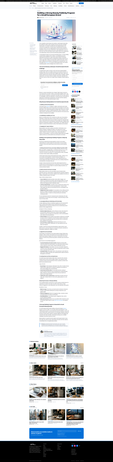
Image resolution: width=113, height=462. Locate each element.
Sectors (49, 3)
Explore (43, 3)
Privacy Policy (77, 460)
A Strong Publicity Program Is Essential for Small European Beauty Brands (33, 54)
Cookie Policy (82, 460)
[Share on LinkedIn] (72, 17)
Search (44, 446)
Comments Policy (73, 454)
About (58, 445)
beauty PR (47, 62)
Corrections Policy (74, 453)
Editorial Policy (73, 450)
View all (81, 385)
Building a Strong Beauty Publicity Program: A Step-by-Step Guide (33, 51)
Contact (71, 3)
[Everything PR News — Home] (33, 3)
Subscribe (65, 85)
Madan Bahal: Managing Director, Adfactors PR (83, 0)
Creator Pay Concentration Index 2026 (55, 422)
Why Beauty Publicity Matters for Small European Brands (33, 48)
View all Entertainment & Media (75, 181)
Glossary (44, 455)
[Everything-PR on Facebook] (77, 91)
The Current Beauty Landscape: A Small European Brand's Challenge (32, 45)
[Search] (77, 3)
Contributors (59, 446)
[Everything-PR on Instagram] (75, 91)
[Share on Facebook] (73, 17)
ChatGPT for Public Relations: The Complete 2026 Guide (46, 0)
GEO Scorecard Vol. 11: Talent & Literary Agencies (65, 0)
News (46, 3)
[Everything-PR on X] (79, 91)
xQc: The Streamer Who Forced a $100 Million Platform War (103, 0)
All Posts (44, 456)
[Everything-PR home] (35, 444)
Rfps (44, 452)
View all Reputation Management (75, 153)
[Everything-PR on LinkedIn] (73, 91)
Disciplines (54, 3)
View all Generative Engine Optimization (76, 124)
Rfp (64, 3)
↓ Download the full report (77, 83)
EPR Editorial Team (31, 424)
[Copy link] (75, 17)
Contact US (81, 3)
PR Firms (67, 3)
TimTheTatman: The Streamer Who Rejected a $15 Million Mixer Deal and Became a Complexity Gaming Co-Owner (74, 423)
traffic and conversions (58, 300)
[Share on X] (70, 17)
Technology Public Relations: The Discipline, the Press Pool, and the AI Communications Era (74, 400)
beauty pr (64, 308)
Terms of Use (73, 460)
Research (59, 3)
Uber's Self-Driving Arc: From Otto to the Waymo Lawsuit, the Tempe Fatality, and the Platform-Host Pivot (18, 0)
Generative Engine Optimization (47, 450)
